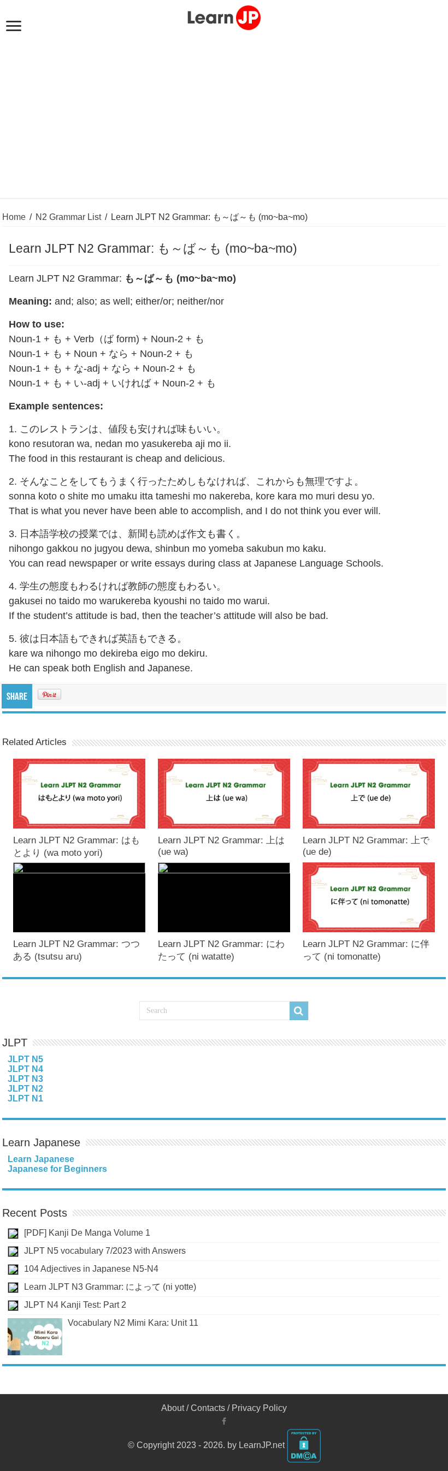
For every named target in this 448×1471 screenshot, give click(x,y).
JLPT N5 (25, 1059)
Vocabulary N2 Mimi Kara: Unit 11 (133, 1322)
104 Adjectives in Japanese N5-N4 (91, 1268)
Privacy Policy (259, 1408)
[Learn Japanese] (224, 16)
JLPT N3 (25, 1078)
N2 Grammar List (68, 217)
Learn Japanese (41, 1159)
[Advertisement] (224, 113)
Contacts (208, 1408)
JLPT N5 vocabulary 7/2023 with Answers (105, 1250)
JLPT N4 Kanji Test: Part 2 (75, 1304)
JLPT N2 (25, 1088)
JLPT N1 (25, 1098)
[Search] (299, 1011)
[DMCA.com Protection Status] (304, 1445)
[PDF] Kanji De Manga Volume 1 (87, 1232)
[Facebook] (224, 1421)
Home (14, 217)
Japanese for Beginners (57, 1169)
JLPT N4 (25, 1069)
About (172, 1408)
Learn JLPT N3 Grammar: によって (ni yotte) (110, 1286)
